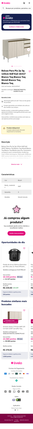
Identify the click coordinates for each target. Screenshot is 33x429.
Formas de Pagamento (16, 368)
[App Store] (15, 410)
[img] (18, 400)
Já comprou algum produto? (17, 220)
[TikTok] (9, 391)
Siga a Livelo (16, 389)
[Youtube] (23, 391)
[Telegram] (18, 391)
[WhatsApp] (14, 391)
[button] (24, 3)
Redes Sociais (16, 386)
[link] (5, 3)
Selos (16, 396)
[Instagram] (5, 391)
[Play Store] (17, 410)
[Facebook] (27, 391)
